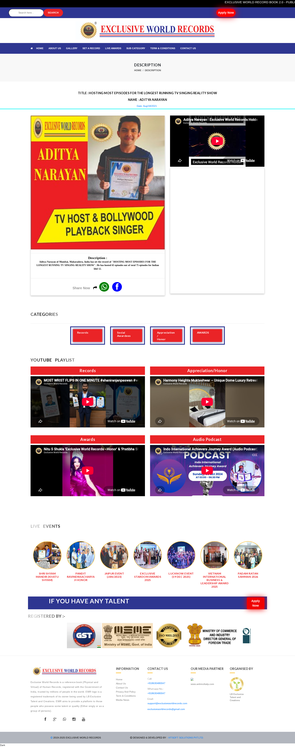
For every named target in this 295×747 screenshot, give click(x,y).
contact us (122, 687)
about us (121, 683)
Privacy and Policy (126, 691)
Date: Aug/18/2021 (147, 106)
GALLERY (71, 48)
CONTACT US (188, 48)
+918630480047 (156, 683)
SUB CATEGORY (135, 48)
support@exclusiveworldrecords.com (167, 703)
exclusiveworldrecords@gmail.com (166, 709)
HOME (39, 48)
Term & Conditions (162, 48)
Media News (122, 700)
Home (137, 70)
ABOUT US (54, 48)
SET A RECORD (91, 48)
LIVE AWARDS (113, 48)
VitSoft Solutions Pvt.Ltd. (186, 737)
